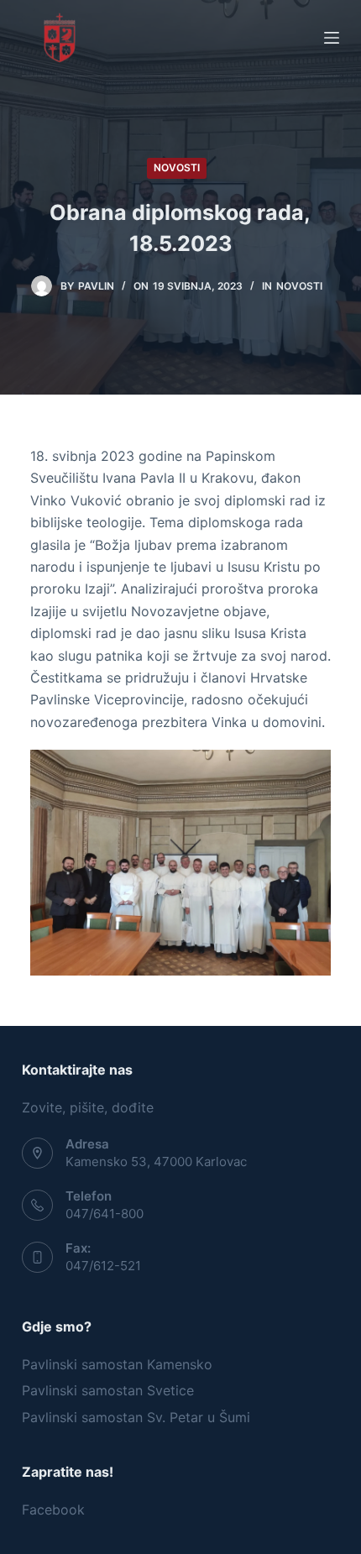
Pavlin (96, 286)
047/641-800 (104, 1214)
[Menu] (331, 37)
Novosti (177, 167)
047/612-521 (103, 1266)
